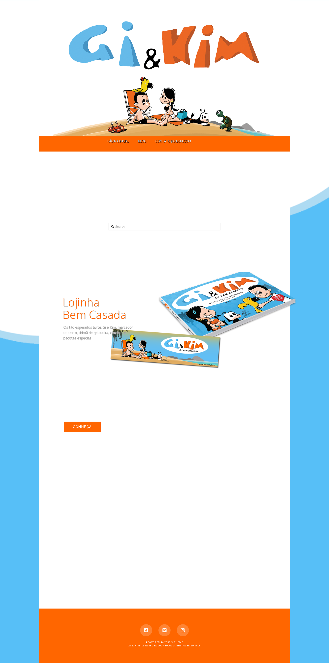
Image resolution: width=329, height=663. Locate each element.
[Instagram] (183, 630)
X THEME (177, 642)
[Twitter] (164, 630)
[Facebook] (146, 630)
